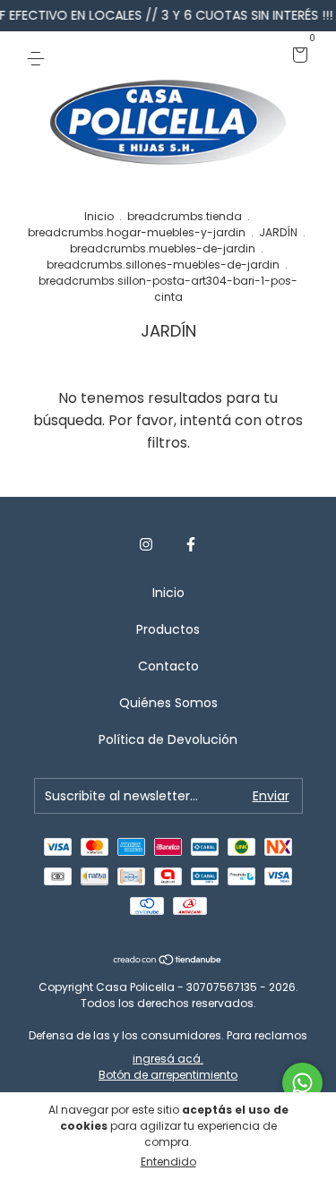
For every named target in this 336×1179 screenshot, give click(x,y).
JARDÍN (278, 232)
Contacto (168, 666)
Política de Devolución (168, 739)
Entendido (168, 1161)
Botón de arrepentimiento (168, 1074)
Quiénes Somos (168, 703)
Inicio (99, 216)
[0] (297, 56)
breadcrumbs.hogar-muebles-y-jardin (137, 232)
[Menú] (39, 56)
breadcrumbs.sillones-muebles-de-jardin (163, 264)
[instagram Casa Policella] (146, 545)
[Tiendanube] (168, 961)
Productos (168, 629)
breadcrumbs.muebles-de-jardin (162, 248)
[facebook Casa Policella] (191, 545)
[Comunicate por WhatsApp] (302, 1083)
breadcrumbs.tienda (184, 216)
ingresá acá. (168, 1058)
